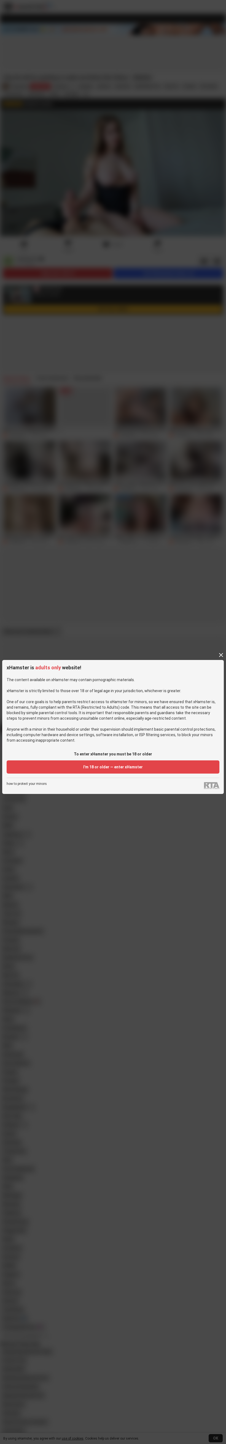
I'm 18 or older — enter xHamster (113, 767)
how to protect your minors (27, 784)
